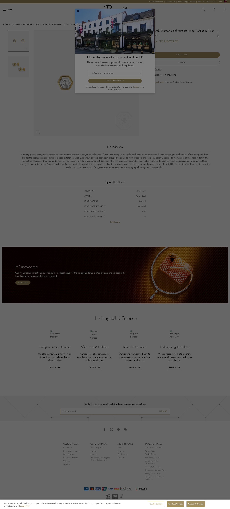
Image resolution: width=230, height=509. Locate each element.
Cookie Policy (24, 506)
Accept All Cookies (195, 504)
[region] (115, 504)
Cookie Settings (156, 504)
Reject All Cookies (175, 504)
